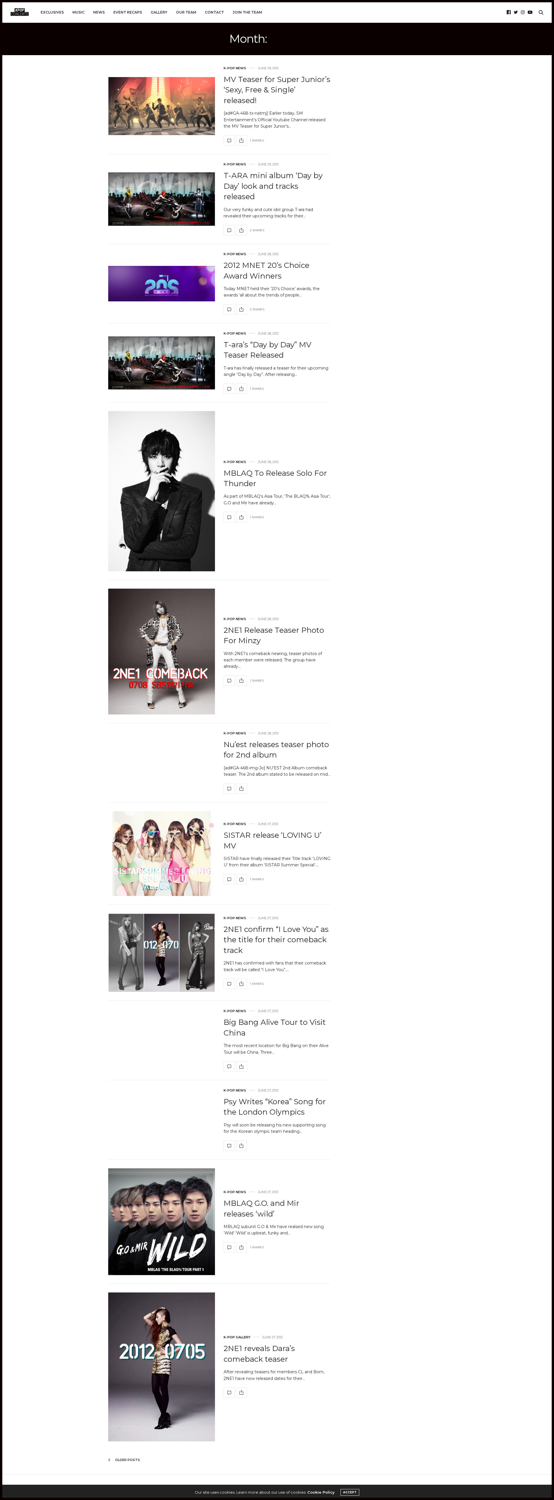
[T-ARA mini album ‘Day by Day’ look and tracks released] (161, 199)
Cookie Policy (321, 1492)
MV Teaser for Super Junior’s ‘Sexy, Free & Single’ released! (277, 90)
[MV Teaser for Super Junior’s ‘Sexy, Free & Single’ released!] (161, 106)
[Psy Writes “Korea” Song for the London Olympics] (229, 1146)
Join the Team (247, 12)
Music (78, 12)
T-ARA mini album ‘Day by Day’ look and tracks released (273, 186)
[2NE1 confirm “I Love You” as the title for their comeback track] (161, 952)
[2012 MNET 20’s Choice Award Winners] (161, 283)
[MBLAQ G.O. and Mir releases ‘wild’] (161, 1221)
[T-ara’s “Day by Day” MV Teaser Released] (161, 363)
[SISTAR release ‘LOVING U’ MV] (161, 853)
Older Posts (127, 1460)
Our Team (186, 12)
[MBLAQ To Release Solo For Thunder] (161, 491)
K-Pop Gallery (237, 1337)
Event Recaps (127, 12)
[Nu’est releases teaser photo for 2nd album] (229, 788)
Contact (214, 12)
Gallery (159, 12)
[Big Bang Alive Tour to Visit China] (229, 1066)
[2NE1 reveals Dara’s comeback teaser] (161, 1366)
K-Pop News (235, 68)
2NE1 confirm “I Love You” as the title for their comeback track (276, 940)
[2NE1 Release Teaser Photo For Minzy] (161, 651)
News (99, 12)
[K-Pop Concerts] (20, 12)
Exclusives (52, 12)
